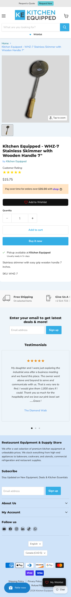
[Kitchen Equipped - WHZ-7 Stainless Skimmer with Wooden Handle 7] (7, 130)
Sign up (54, 330)
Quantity (7, 210)
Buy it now (35, 241)
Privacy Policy (35, 581)
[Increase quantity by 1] (32, 218)
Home (5, 43)
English (34, 543)
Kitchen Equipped (16, 161)
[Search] (64, 27)
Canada (34, 552)
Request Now (45, 3)
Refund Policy (38, 585)
